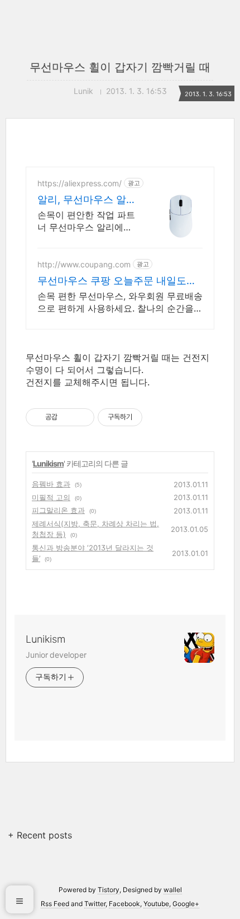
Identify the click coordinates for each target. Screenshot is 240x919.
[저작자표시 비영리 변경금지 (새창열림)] (157, 417)
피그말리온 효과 (58, 510)
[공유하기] (68, 417)
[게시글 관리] (82, 417)
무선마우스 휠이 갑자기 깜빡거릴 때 (120, 67)
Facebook (124, 903)
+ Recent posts (40, 835)
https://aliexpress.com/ (79, 183)
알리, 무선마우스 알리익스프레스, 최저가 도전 (85, 200)
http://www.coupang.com (84, 264)
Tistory (108, 889)
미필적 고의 (51, 497)
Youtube (156, 903)
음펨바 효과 (51, 483)
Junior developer (56, 654)
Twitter (94, 903)
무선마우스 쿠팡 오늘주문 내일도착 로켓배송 (116, 281)
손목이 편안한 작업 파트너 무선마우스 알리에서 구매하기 (86, 221)
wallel (173, 889)
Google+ (185, 903)
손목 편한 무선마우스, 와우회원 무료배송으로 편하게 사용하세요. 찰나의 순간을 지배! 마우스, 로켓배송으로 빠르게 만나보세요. (120, 302)
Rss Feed (55, 903)
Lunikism (48, 463)
